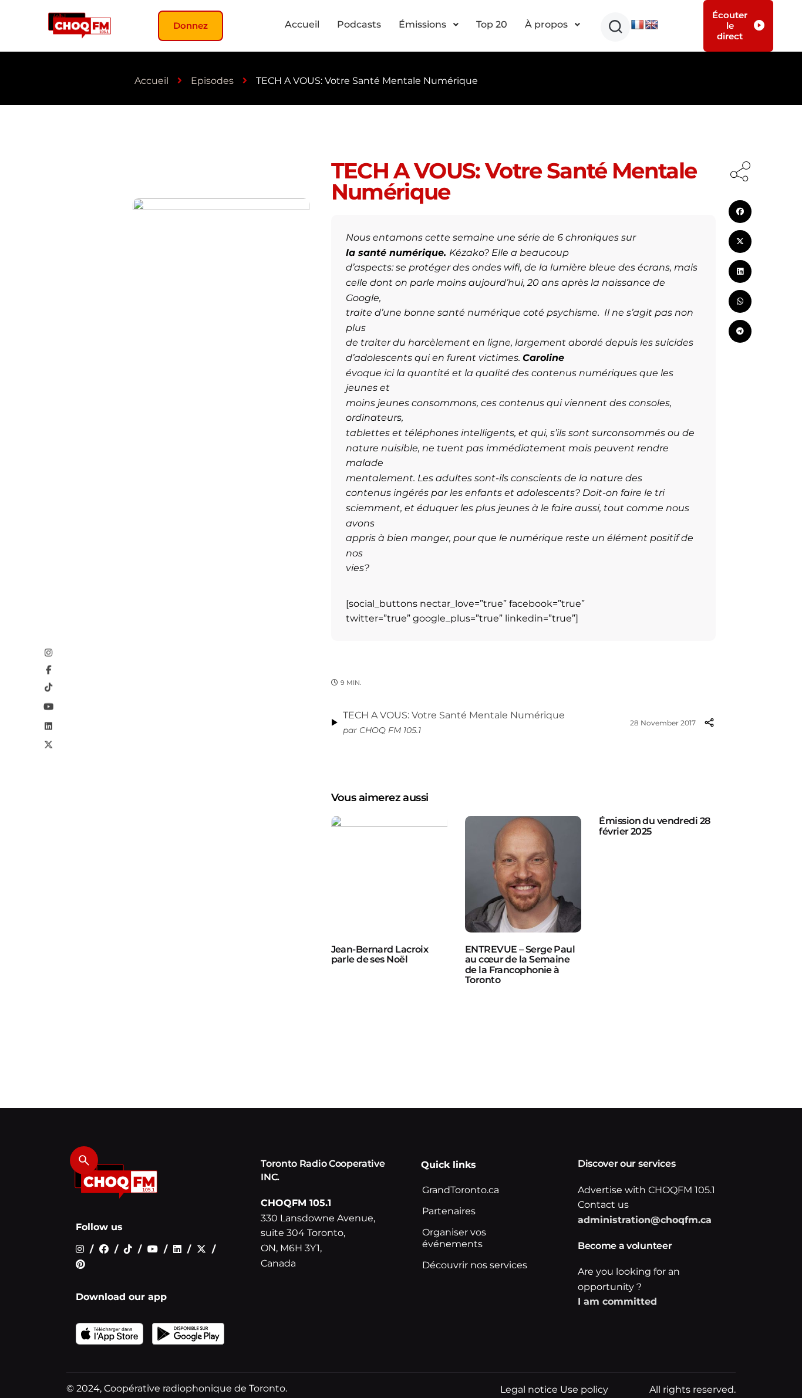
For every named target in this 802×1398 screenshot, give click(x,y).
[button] (615, 27)
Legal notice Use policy (554, 1389)
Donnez (190, 25)
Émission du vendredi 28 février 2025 (654, 826)
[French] (637, 25)
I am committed (617, 1301)
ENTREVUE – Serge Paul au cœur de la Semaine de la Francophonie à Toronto (520, 965)
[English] (651, 25)
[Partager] (709, 722)
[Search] (84, 1160)
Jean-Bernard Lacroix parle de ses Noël (380, 954)
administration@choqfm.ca (645, 1219)
